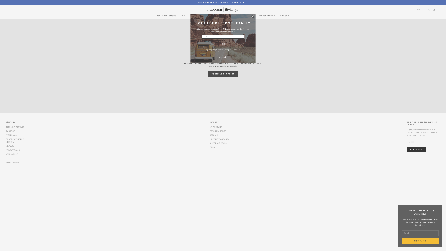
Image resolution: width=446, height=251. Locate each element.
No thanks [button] (223, 57)
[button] (252, 16)
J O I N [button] (223, 44)
